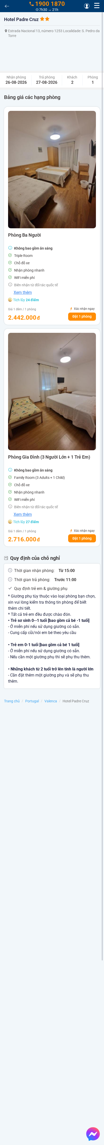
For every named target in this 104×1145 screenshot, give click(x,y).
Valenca (50, 701)
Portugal (32, 701)
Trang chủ (12, 701)
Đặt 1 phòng (82, 316)
